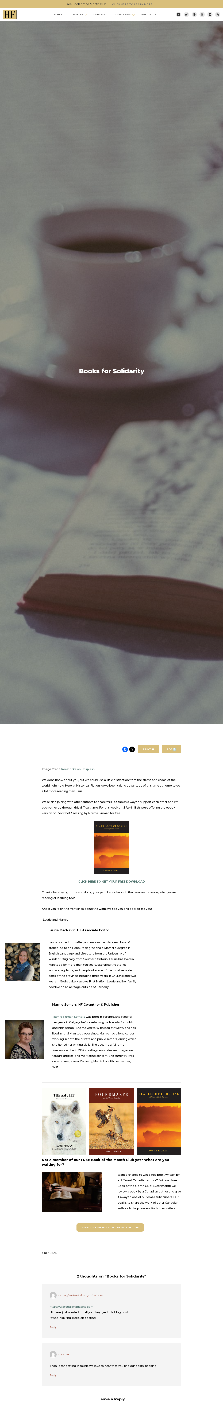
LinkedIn (210, 14)
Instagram (202, 14)
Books (78, 14)
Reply (53, 1327)
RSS (217, 14)
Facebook (178, 14)
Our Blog (101, 14)
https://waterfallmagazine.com (80, 1295)
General (50, 1253)
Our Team (123, 14)
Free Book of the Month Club (108, 4)
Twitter (186, 14)
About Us (148, 14)
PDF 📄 (171, 749)
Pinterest (194, 14)
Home (58, 14)
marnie (63, 1354)
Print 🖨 (148, 749)
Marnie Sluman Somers (68, 1016)
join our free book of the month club (110, 1227)
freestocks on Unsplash (78, 769)
